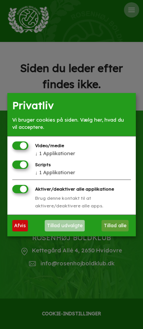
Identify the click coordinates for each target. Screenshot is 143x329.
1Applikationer (55, 153)
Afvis (20, 225)
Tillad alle (115, 225)
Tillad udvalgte (65, 225)
